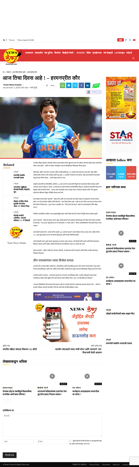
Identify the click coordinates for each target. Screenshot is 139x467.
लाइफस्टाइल (8, 388)
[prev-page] (4, 401)
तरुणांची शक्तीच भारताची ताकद (19, 176)
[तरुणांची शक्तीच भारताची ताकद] (7, 175)
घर (4, 72)
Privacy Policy (94, 464)
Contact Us (126, 464)
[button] (133, 58)
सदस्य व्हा (131, 167)
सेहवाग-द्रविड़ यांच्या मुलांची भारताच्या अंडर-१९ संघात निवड (21, 203)
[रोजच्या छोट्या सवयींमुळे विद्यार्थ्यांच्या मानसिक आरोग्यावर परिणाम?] (17, 376)
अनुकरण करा (121, 167)
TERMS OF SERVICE (79, 464)
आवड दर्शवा (111, 167)
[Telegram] (69, 85)
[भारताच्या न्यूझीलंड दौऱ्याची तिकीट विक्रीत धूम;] (7, 186)
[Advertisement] (69, 19)
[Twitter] (130, 40)
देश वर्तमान (76, 388)
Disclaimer (106, 464)
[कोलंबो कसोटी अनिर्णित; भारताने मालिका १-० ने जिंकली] (7, 215)
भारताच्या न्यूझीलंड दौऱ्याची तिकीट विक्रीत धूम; (22, 189)
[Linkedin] (87, 85)
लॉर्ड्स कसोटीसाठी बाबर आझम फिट (120, 313)
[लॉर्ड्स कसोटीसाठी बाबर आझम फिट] (121, 298)
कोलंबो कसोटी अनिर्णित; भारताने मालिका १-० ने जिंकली (22, 217)
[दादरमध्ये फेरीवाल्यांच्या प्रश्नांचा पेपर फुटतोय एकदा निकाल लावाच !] (52, 376)
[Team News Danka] (16, 232)
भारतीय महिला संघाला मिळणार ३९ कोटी (20, 349)
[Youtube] (134, 40)
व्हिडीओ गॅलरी (43, 388)
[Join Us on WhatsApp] (96, 85)
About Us (116, 464)
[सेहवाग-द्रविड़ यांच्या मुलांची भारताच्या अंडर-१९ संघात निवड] (7, 201)
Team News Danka (12, 85)
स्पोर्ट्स (8, 72)
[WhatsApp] (62, 85)
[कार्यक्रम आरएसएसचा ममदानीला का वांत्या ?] (87, 376)
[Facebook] (126, 40)
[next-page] (8, 401)
